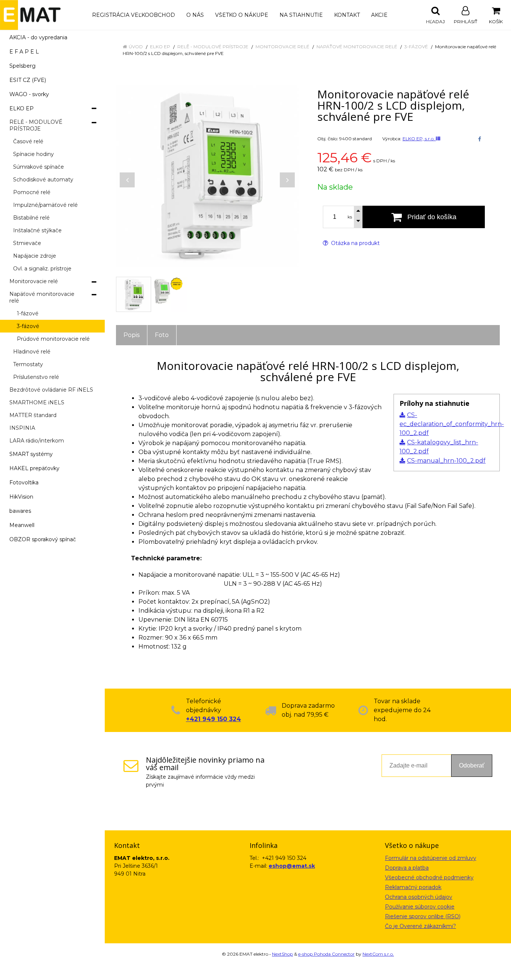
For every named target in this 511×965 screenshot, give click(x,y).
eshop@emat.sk (292, 866)
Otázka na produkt (355, 243)
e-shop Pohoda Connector (326, 954)
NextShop (282, 954)
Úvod (136, 46)
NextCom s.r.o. (378, 954)
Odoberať (471, 765)
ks (350, 217)
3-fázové (416, 46)
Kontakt (347, 15)
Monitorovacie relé (282, 46)
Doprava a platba (407, 867)
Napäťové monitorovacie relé (356, 46)
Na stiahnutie (301, 15)
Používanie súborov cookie (420, 906)
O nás (195, 15)
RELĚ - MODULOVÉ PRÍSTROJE (212, 46)
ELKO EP (160, 46)
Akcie (379, 15)
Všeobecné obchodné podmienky (429, 877)
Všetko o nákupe (241, 15)
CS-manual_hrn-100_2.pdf (446, 460)
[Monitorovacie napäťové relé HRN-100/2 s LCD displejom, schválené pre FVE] (207, 176)
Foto (162, 334)
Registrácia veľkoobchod (133, 15)
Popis (131, 334)
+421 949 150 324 (213, 719)
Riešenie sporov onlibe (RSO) (422, 916)
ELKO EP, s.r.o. (419, 138)
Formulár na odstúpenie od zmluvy (430, 858)
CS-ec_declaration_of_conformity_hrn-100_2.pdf (452, 423)
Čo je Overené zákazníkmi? (420, 926)
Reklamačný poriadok (413, 887)
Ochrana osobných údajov (418, 897)
